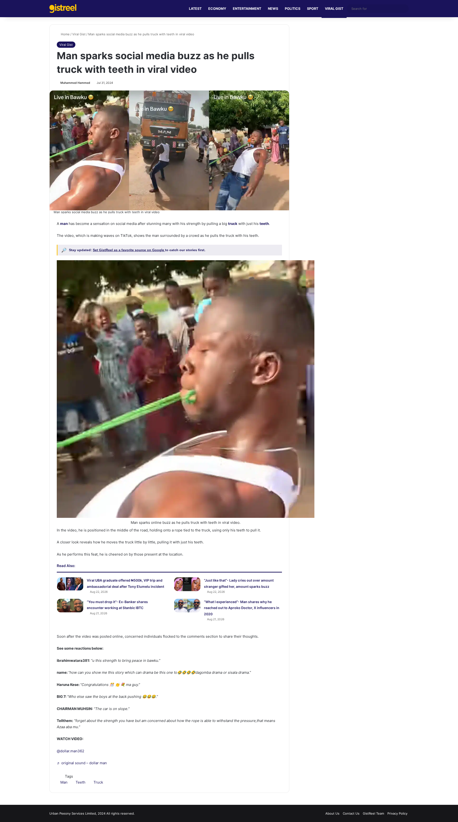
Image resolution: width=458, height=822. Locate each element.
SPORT (312, 8)
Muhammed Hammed (75, 83)
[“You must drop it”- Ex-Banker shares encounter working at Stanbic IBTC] (70, 606)
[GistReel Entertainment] (62, 8)
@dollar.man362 (70, 751)
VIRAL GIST (334, 8)
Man (64, 782)
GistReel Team (373, 813)
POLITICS (292, 8)
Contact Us (351, 813)
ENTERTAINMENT (247, 8)
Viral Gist (79, 34)
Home (65, 34)
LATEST (195, 8)
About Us (332, 813)
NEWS (273, 8)
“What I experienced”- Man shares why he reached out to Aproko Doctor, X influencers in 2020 (241, 608)
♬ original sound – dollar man (82, 763)
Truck (98, 782)
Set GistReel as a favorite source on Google (129, 250)
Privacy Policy (397, 813)
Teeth (80, 782)
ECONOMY (217, 8)
